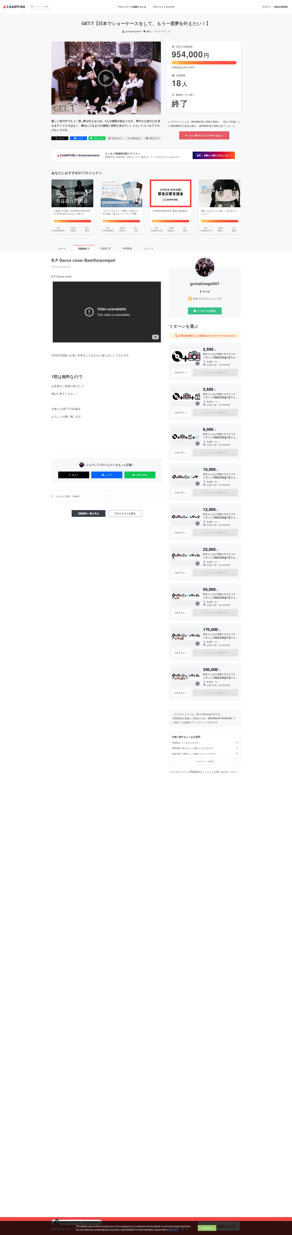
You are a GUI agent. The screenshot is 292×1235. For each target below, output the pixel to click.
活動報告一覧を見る (88, 513)
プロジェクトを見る (125, 513)
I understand (207, 1228)
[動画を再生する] (106, 78)
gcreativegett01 (133, 31)
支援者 (105, 248)
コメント (148, 248)
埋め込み (136, 138)
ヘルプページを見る (205, 761)
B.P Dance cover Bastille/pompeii (83, 260)
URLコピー (117, 138)
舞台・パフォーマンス (158, 31)
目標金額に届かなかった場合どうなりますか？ (193, 748)
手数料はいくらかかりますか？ (186, 742)
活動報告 (83, 248)
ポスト (62, 138)
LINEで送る (98, 138)
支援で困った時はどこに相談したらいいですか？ (194, 753)
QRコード (154, 138)
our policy (172, 1229)
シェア (80, 138)
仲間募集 (127, 248)
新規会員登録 (281, 6)
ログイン (266, 6)
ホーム (62, 248)
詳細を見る (179, 372)
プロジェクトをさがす (164, 6)
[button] (214, 155)
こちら (205, 771)
